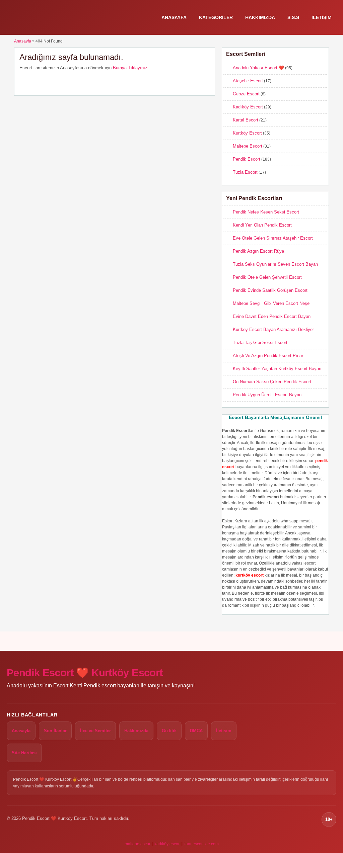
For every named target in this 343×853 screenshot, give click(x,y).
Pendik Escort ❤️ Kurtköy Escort (85, 673)
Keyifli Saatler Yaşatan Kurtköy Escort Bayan (277, 368)
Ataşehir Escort (248, 80)
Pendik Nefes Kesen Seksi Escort (266, 212)
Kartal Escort (245, 119)
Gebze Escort (246, 93)
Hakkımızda (260, 17)
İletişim (322, 17)
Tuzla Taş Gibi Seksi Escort (260, 342)
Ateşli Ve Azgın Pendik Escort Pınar (268, 355)
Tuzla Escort (245, 172)
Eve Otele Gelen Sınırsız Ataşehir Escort (273, 238)
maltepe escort (138, 844)
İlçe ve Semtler (95, 730)
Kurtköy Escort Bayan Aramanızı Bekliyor (273, 329)
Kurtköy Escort (247, 133)
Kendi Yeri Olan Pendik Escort (262, 225)
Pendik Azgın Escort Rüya (258, 251)
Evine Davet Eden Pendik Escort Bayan (272, 316)
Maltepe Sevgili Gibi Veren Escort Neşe (271, 303)
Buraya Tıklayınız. (131, 67)
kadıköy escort (167, 844)
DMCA (196, 730)
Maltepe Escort (247, 146)
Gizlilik (169, 730)
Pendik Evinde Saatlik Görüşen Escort (270, 290)
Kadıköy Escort (248, 106)
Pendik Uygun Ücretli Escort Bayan (267, 394)
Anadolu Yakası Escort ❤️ (258, 67)
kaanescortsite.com (201, 844)
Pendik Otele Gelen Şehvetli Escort (267, 277)
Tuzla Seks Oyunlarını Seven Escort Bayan (275, 264)
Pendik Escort (246, 159)
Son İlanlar (55, 730)
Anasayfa (174, 17)
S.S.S (293, 17)
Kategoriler (216, 17)
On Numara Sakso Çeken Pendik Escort (272, 381)
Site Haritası (24, 752)
